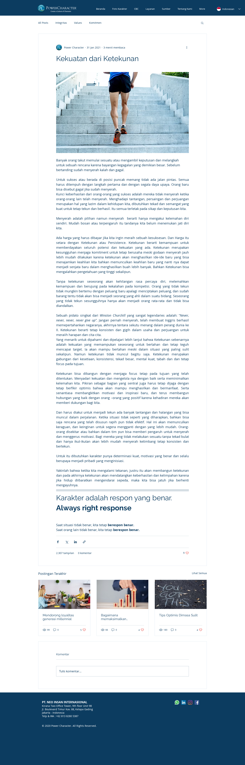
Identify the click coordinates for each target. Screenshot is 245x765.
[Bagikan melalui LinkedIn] (75, 542)
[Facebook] (197, 702)
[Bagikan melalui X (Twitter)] (66, 542)
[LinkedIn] (183, 702)
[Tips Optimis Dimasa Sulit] (181, 594)
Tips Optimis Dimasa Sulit (178, 615)
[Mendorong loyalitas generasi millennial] (64, 594)
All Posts (43, 22)
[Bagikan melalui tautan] (84, 542)
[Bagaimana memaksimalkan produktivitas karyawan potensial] (123, 594)
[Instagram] (190, 702)
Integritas (61, 22)
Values (78, 22)
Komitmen (95, 22)
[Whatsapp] (177, 702)
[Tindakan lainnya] (187, 47)
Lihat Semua (199, 573)
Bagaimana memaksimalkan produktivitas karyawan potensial (118, 617)
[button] (202, 22)
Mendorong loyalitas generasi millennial (58, 617)
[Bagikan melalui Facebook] (58, 542)
